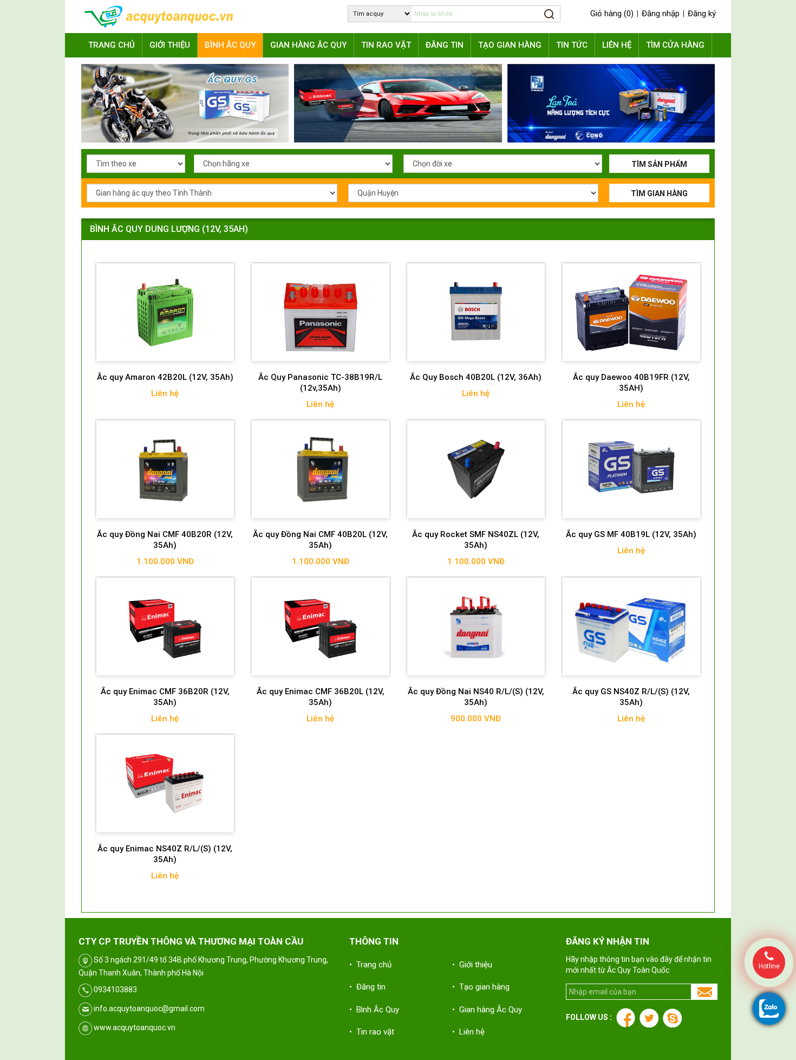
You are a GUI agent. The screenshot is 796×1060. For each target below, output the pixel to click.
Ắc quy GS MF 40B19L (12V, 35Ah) (631, 534)
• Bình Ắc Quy (374, 1009)
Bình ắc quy (230, 45)
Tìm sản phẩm (659, 164)
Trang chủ (111, 45)
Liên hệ (616, 45)
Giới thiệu (169, 45)
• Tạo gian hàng (481, 987)
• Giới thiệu (472, 964)
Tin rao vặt (386, 45)
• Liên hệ (468, 1032)
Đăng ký (702, 13)
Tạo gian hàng (509, 45)
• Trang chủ (370, 964)
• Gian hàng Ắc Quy (487, 1009)
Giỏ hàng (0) (612, 13)
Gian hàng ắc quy (308, 45)
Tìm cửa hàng (675, 45)
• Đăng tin (367, 987)
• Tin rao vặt (371, 1032)
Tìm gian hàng (659, 193)
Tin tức (572, 45)
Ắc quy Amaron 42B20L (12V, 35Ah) (165, 377)
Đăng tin (445, 45)
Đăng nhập (661, 13)
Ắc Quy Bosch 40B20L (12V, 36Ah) (475, 377)
